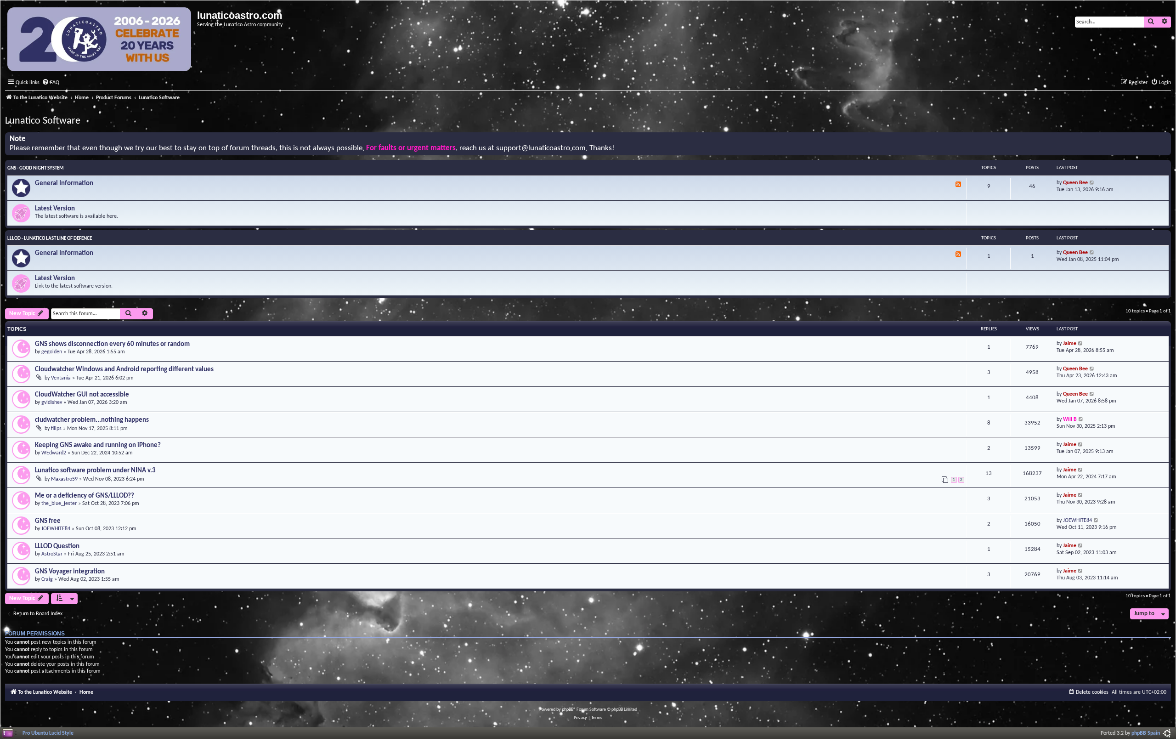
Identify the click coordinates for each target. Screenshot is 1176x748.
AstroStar (51, 554)
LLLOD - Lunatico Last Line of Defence (49, 238)
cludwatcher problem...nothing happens (92, 420)
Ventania (61, 378)
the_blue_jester (59, 503)
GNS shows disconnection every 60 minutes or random (112, 344)
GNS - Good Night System (35, 168)
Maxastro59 (64, 479)
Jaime (1069, 343)
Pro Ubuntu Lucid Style (48, 733)
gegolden (51, 352)
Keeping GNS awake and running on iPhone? (98, 445)
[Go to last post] (1081, 343)
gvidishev (51, 402)
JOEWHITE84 (55, 529)
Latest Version (55, 208)
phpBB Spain (1145, 733)
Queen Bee (1075, 183)
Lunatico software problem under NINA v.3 (95, 470)
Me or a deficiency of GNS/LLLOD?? (84, 496)
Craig (47, 579)
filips (56, 428)
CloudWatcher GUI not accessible (82, 394)
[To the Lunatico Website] (100, 40)
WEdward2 (53, 453)
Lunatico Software (42, 121)
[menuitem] (50, 83)
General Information (64, 183)
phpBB (567, 709)
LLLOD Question (57, 546)
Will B (1070, 419)
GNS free (48, 521)
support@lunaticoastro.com (541, 148)
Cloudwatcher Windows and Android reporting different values (124, 369)
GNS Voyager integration (70, 571)
